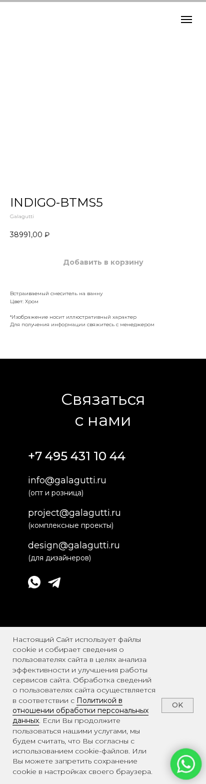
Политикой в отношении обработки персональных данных (80, 710)
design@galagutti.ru (74, 545)
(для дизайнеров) (59, 557)
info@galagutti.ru (67, 480)
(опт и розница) (56, 492)
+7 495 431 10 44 (77, 456)
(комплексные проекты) (71, 525)
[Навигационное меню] (186, 19)
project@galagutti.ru (74, 512)
